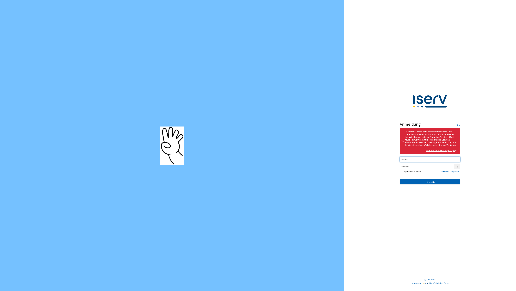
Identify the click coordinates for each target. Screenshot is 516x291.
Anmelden (431, 182)
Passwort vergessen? (450, 171)
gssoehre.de (430, 279)
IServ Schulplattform (439, 283)
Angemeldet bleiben (411, 171)
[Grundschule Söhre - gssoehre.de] (172, 146)
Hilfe (458, 125)
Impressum (417, 283)
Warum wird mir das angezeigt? (440, 150)
